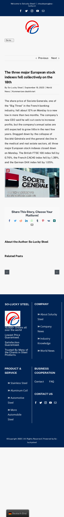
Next (54, 58)
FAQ (51, 381)
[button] (7, 272)
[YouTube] (50, 402)
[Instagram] (45, 402)
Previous (43, 58)
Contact (39, 381)
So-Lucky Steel (15, 87)
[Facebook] (35, 402)
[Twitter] (40, 402)
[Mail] (55, 402)
